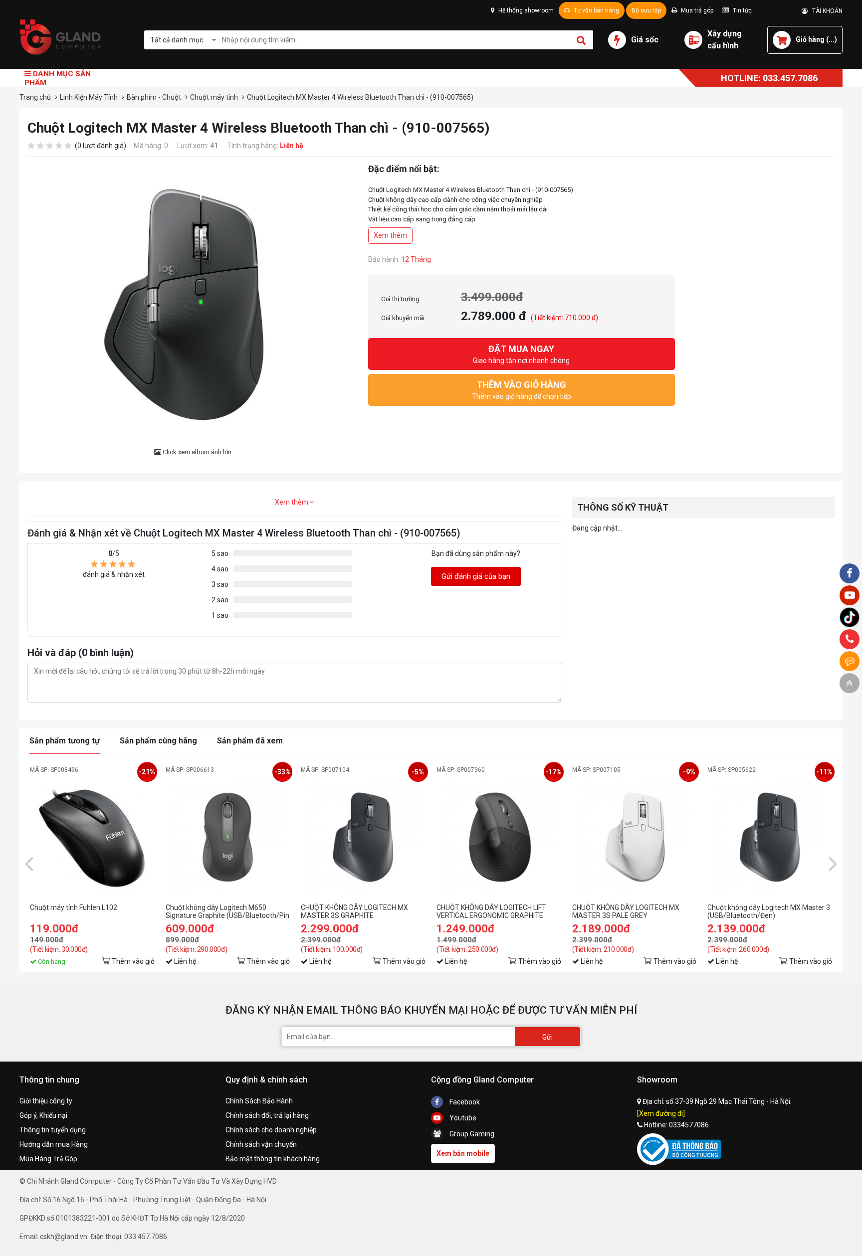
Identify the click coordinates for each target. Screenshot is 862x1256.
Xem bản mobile (462, 1153)
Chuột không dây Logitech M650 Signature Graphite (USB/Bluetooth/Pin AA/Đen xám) (227, 911)
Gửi (547, 1037)
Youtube (462, 1118)
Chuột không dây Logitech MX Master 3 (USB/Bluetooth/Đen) (768, 911)
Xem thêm (390, 235)
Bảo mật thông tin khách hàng (272, 1159)
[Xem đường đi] (661, 1113)
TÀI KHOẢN (825, 10)
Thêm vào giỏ (133, 961)
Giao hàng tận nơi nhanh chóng (521, 354)
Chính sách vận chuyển (261, 1144)
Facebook (464, 1102)
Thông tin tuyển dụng (52, 1130)
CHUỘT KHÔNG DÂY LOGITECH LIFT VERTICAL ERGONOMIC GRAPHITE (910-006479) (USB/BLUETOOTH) (491, 911)
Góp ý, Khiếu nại (43, 1115)
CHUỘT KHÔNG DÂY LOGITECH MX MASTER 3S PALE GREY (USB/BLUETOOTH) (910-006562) (625, 911)
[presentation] (28, 863)
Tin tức (741, 10)
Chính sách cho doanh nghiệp (271, 1130)
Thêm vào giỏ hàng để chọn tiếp (521, 389)
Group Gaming (471, 1134)
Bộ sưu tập (646, 10)
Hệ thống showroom (525, 10)
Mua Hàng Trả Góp (48, 1159)
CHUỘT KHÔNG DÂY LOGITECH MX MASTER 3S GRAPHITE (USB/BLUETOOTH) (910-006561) (354, 911)
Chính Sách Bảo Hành (259, 1101)
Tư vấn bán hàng (595, 10)
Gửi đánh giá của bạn (475, 576)
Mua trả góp (696, 10)
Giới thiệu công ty (45, 1101)
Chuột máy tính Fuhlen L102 (73, 907)
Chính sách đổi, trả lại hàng (267, 1115)
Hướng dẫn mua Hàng (53, 1144)
